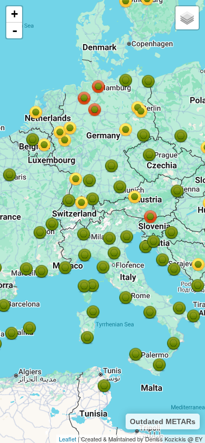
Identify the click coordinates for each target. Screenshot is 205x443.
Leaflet (67, 439)
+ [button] (14, 13)
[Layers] (187, 17)
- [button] (14, 30)
